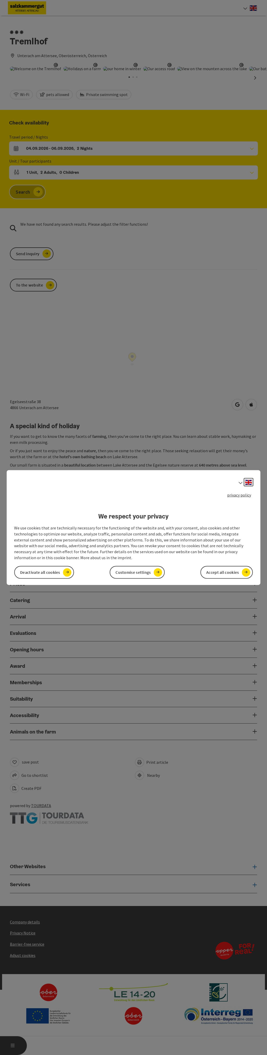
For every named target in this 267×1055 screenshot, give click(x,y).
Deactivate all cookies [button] (40, 572)
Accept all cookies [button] (222, 572)
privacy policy (239, 494)
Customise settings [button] (133, 572)
